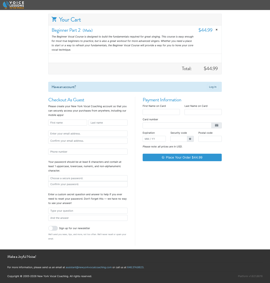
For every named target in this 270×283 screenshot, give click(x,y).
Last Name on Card (196, 105)
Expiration (149, 132)
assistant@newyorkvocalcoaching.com (89, 267)
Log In (212, 86)
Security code (178, 132)
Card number (150, 119)
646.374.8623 (135, 267)
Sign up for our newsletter (74, 228)
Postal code (205, 132)
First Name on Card (154, 105)
